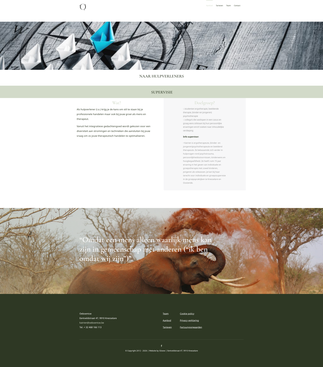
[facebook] (161, 346)
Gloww (162, 350)
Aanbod (167, 320)
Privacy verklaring (189, 320)
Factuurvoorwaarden (191, 327)
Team (166, 313)
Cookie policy (187, 313)
